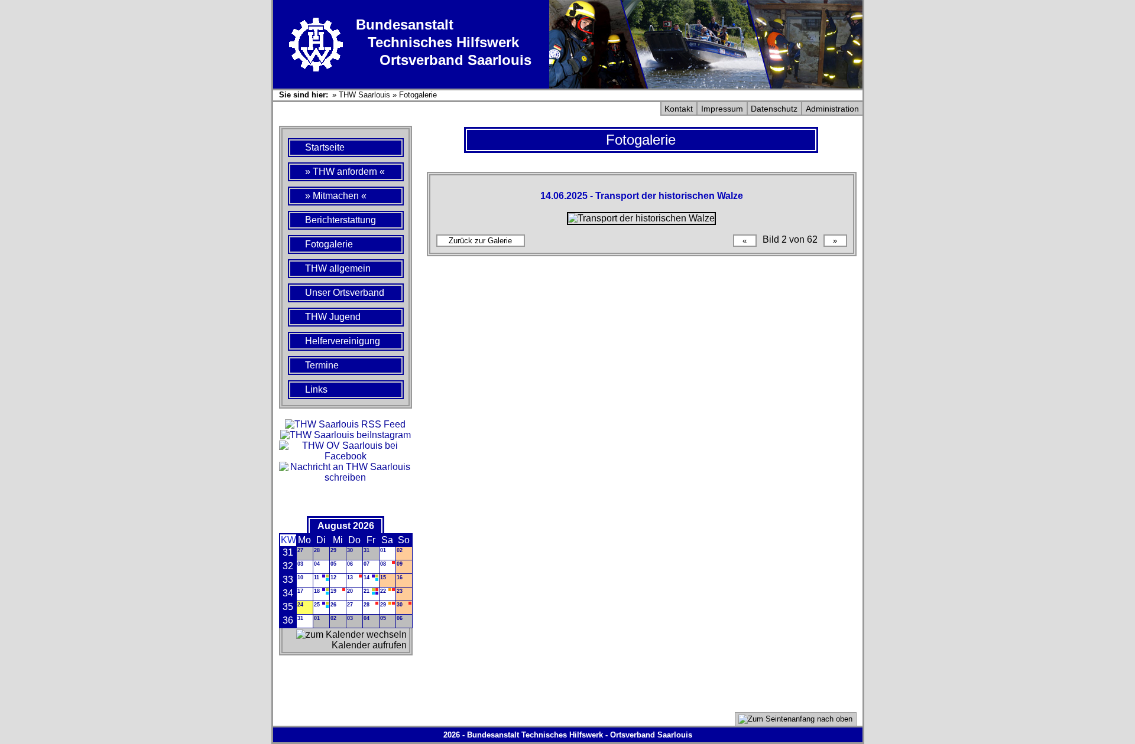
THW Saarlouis (364, 94)
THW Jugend (333, 317)
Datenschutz (774, 108)
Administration (832, 108)
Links (316, 389)
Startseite (325, 147)
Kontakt (678, 108)
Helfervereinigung (342, 341)
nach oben (833, 718)
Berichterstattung (340, 220)
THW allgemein (338, 268)
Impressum (722, 108)
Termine (322, 365)
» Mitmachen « (336, 196)
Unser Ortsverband (344, 293)
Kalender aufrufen (369, 645)
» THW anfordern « (345, 172)
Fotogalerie (418, 94)
